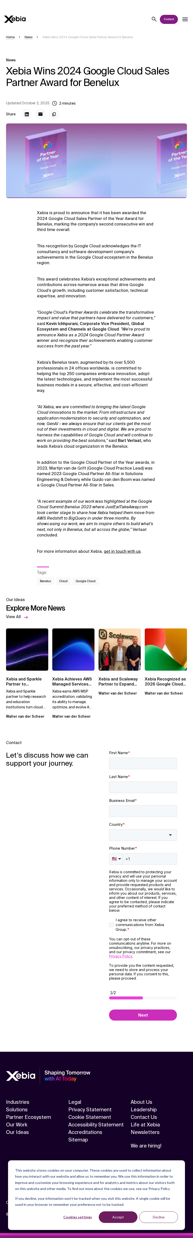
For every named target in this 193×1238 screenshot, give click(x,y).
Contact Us (144, 1117)
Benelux (45, 581)
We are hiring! (146, 1145)
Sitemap (78, 1139)
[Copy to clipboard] (54, 114)
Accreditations (85, 1132)
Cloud (63, 581)
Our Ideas (17, 1132)
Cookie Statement (89, 1117)
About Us (141, 1102)
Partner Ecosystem (28, 1117)
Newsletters (145, 1132)
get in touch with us (122, 551)
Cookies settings (77, 1217)
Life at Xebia (145, 1124)
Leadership (144, 1109)
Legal (74, 1102)
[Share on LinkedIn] (27, 114)
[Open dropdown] (185, 19)
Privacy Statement (90, 1109)
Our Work (16, 1124)
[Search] (154, 19)
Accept (118, 1217)
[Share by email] (40, 114)
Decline (159, 1217)
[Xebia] (15, 19)
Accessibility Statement (96, 1124)
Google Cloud (85, 581)
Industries (17, 1102)
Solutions (17, 1109)
